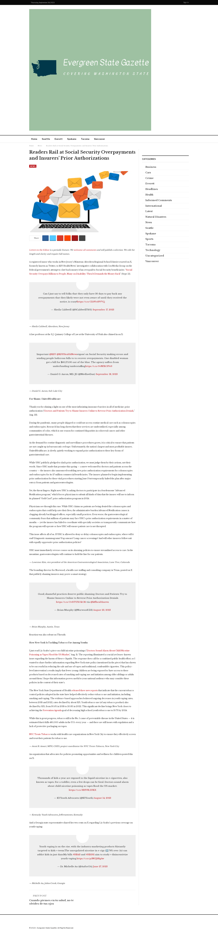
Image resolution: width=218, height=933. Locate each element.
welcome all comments (85, 250)
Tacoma (85, 139)
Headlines (151, 189)
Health (149, 194)
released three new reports (84, 690)
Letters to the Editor (39, 250)
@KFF (52, 354)
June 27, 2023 (100, 866)
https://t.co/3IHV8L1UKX (82, 790)
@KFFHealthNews (67, 354)
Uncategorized (154, 255)
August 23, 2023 (102, 610)
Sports (149, 239)
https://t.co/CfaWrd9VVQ (91, 301)
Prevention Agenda (52, 710)
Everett (59, 139)
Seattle (46, 139)
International (153, 205)
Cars (148, 172)
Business (150, 167)
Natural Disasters (155, 216)
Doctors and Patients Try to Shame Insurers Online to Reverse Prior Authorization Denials (89, 411)
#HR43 (76, 854)
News (32, 166)
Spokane (71, 139)
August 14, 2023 (102, 798)
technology (152, 250)
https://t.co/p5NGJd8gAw (90, 858)
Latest (149, 211)
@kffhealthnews (99, 602)
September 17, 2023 (103, 309)
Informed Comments (158, 200)
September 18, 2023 (107, 374)
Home (34, 139)
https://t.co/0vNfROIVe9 (98, 366)
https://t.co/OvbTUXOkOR (71, 602)
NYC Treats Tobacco (39, 734)
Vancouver (99, 139)
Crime (149, 178)
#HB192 (90, 854)
